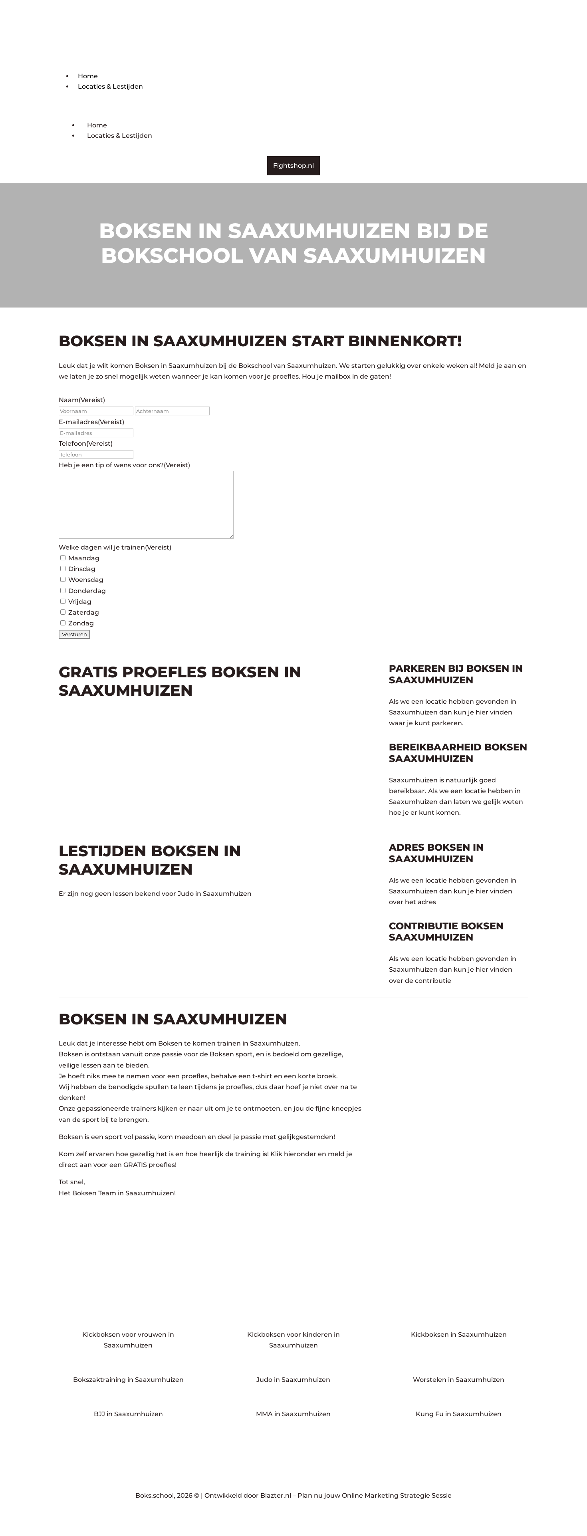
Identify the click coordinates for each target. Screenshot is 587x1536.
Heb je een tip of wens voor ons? (124, 465)
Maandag (83, 558)
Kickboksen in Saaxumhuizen (459, 1334)
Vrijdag (79, 601)
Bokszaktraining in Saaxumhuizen (128, 1379)
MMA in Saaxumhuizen (293, 1414)
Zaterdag (83, 612)
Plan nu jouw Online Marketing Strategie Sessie (374, 1495)
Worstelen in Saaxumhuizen (458, 1379)
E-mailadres (91, 422)
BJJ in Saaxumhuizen (128, 1414)
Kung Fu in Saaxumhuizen (459, 1414)
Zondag (81, 623)
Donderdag (87, 591)
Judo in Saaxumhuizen (293, 1379)
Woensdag (85, 579)
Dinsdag (81, 569)
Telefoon (86, 443)
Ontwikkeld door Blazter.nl (247, 1495)
